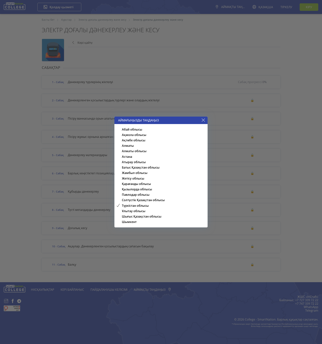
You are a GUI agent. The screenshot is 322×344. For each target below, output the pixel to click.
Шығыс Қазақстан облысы (141, 216)
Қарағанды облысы (136, 184)
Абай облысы (132, 129)
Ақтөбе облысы (133, 140)
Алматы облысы (134, 151)
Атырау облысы (134, 162)
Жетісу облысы (133, 178)
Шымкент (129, 222)
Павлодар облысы (135, 195)
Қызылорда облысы (137, 189)
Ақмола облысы (134, 135)
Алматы (128, 146)
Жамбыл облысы (134, 173)
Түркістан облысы (135, 206)
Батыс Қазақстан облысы (141, 167)
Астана (127, 157)
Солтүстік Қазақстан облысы (143, 200)
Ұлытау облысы (133, 211)
